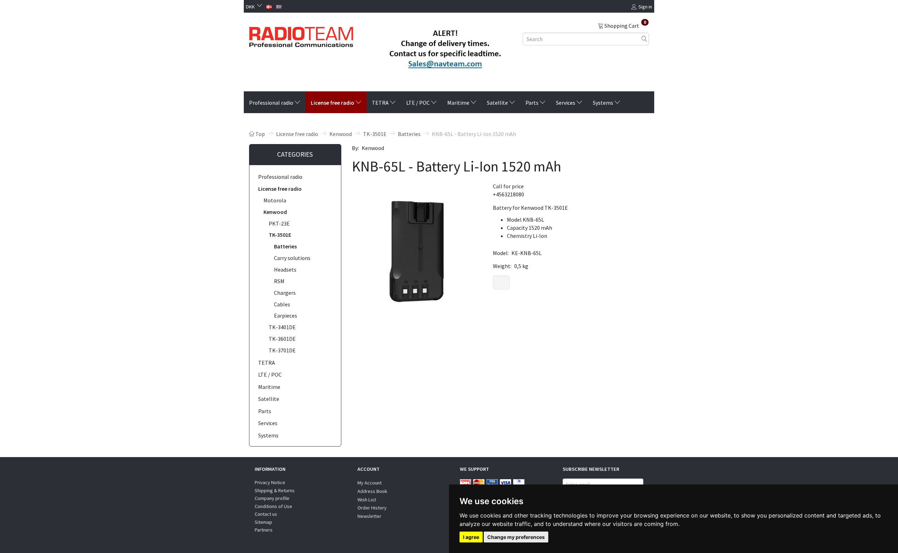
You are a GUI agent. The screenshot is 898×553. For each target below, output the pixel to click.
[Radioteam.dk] (301, 35)
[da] (269, 6)
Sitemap (263, 522)
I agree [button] (471, 537)
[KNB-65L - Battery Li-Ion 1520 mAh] (417, 247)
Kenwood (373, 147)
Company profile (272, 498)
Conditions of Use (273, 506)
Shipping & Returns (275, 490)
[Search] (644, 39)
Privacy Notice (270, 482)
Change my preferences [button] (516, 537)
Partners (264, 530)
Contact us (266, 514)
